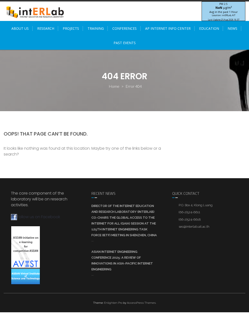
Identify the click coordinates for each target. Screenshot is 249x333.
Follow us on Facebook (38, 217)
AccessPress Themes (141, 302)
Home (114, 86)
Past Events (125, 42)
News (232, 28)
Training (96, 28)
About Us (20, 28)
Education (209, 28)
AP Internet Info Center (168, 28)
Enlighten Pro (113, 302)
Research (45, 28)
